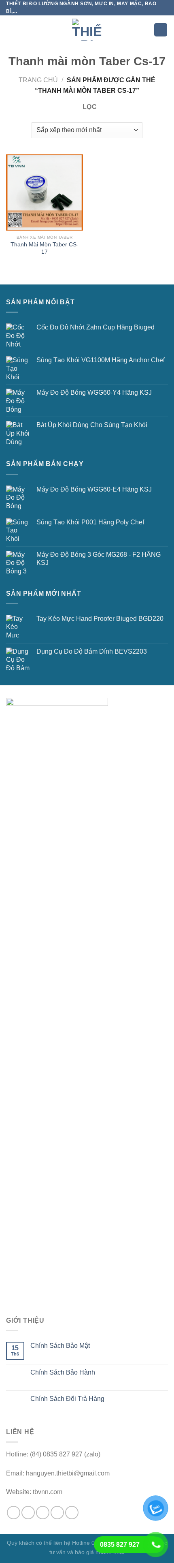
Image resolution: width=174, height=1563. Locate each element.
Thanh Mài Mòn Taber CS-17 (45, 248)
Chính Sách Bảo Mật (60, 1345)
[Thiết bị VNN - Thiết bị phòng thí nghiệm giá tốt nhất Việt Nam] (87, 29)
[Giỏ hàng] (160, 29)
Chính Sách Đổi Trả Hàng (67, 1398)
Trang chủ (38, 80)
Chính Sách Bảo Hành (62, 1372)
